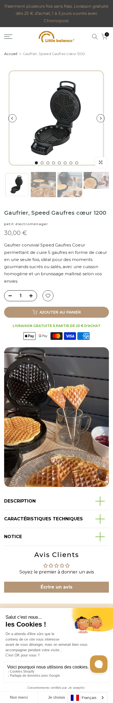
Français (89, 697)
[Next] (101, 118)
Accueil (10, 53)
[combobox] (88, 697)
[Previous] (12, 118)
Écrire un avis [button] (56, 587)
